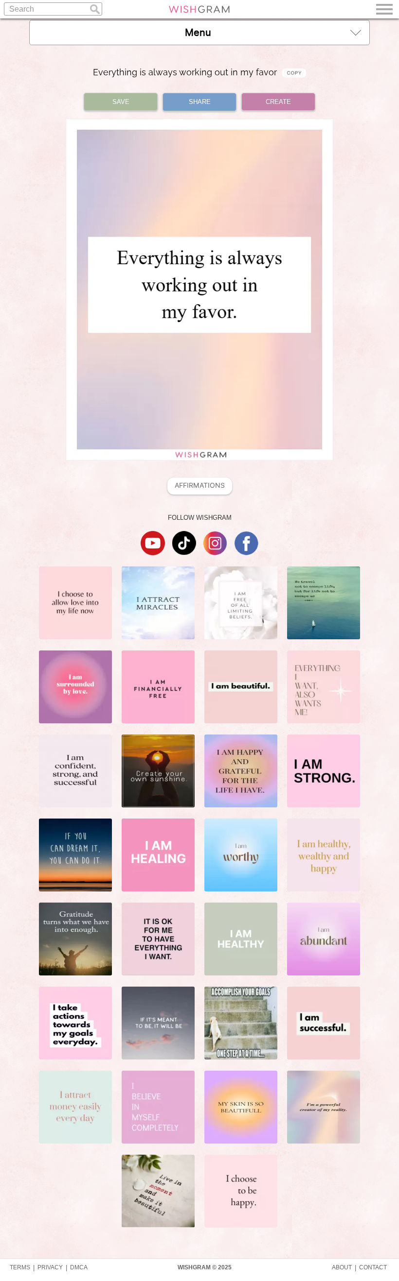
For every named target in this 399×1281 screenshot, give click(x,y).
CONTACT (373, 1267)
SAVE (120, 101)
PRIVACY (50, 1267)
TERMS (20, 1267)
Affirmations (200, 485)
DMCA (79, 1267)
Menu (198, 32)
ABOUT (342, 1267)
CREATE (278, 101)
